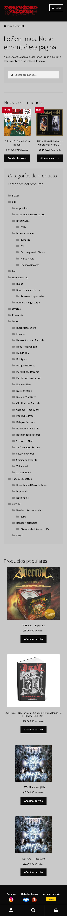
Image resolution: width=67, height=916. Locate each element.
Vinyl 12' (16, 503)
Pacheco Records (29, 264)
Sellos (15, 321)
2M (22, 246)
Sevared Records (25, 453)
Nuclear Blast (23, 384)
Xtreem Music (23, 472)
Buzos (19, 283)
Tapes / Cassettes (22, 478)
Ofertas (16, 308)
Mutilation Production (28, 378)
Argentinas (22, 208)
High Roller (22, 353)
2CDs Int (25, 239)
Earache (20, 334)
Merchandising (20, 277)
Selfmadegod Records (28, 447)
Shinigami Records (26, 459)
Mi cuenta (11, 910)
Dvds (14, 271)
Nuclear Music (24, 390)
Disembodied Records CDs (30, 214)
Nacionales (22, 497)
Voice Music (22, 466)
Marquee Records (25, 365)
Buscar (33, 910)
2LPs (23, 516)
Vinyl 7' (20, 535)
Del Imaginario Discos (32, 252)
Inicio (10, 25)
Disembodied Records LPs (34, 529)
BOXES (16, 195)
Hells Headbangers (26, 346)
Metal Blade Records (27, 371)
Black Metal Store (26, 327)
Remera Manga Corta (28, 290)
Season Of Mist (24, 441)
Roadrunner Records (27, 428)
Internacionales (25, 233)
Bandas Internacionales (29, 510)
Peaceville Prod (25, 415)
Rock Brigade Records (28, 434)
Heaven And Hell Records (30, 340)
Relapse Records (25, 422)
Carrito (56, 910)
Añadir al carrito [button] (17, 158)
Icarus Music (27, 258)
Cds (14, 201)
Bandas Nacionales (26, 522)
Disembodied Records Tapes (31, 485)
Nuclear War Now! (26, 397)
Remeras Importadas (32, 296)
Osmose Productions (28, 409)
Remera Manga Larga (28, 302)
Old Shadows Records (28, 403)
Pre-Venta (17, 315)
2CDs (23, 227)
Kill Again (21, 359)
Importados (23, 220)
